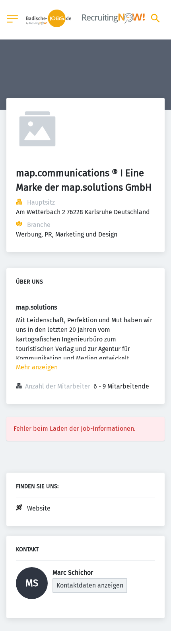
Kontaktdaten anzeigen (89, 585)
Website (39, 508)
